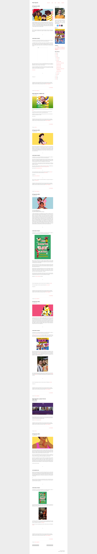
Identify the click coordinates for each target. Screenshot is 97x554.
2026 (56, 53)
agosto (57, 74)
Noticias (59, 2)
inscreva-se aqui (36, 180)
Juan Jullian (39, 353)
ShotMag (59, 551)
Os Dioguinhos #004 (36, 194)
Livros (52, 2)
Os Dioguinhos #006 (36, 6)
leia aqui (51, 283)
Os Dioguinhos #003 (36, 301)
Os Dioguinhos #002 (36, 433)
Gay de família (41, 166)
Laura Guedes (45, 172)
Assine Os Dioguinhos (48, 120)
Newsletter (63, 2)
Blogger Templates (63, 551)
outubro (57, 60)
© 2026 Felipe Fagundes (62, 550)
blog (35, 90)
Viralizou (36, 374)
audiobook (39, 276)
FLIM (32, 110)
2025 (56, 54)
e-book (36, 276)
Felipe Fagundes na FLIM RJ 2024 (38, 93)
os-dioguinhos (37, 90)
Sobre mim (48, 2)
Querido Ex (52, 373)
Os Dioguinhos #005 (36, 130)
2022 (56, 77)
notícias (36, 127)
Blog (55, 2)
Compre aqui (42, 522)
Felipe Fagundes (35, 2)
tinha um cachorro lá (37, 175)
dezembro (57, 57)
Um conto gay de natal (46, 166)
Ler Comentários (51, 87)
